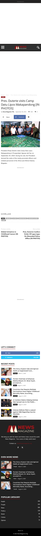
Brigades (8, 218)
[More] (28, 117)
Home (2, 95)
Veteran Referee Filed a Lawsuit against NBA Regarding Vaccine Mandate (24, 412)
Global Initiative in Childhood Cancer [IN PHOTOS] (9, 234)
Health (15, 396)
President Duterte (33, 218)
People (15, 373)
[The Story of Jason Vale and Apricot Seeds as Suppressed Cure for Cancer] (6, 372)
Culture (3, 517)
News (7, 95)
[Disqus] (20, 269)
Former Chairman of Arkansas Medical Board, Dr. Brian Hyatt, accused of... (24, 381)
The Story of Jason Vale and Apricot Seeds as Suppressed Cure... (25, 370)
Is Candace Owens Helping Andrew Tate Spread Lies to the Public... (25, 401)
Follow (36, 357)
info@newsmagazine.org (24, 443)
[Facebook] (18, 447)
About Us (20, 530)
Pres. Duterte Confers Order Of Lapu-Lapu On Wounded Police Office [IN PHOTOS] (31, 235)
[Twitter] (23, 447)
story (3, 220)
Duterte (15, 218)
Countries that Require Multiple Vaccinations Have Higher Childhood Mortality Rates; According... (26, 391)
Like (37, 353)
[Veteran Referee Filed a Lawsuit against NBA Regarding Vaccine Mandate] (6, 413)
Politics (3, 511)
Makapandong (22, 218)
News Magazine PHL (8, 112)
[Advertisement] (20, 23)
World (3, 514)
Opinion (3, 520)
